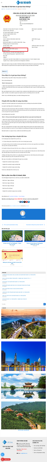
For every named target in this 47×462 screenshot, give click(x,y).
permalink (27, 205)
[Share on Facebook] (20, 202)
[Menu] (1, 2)
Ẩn (6, 71)
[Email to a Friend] (25, 202)
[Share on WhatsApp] (18, 202)
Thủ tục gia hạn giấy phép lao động (11, 224)
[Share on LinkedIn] (29, 202)
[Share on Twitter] (22, 202)
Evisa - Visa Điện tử (13, 205)
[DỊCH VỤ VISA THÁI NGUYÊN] (23, 2)
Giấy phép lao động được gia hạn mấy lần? (34, 224)
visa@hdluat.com (24, 453)
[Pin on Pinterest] (27, 202)
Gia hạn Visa (19, 205)
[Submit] (45, 304)
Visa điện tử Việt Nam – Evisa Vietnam (16, 196)
